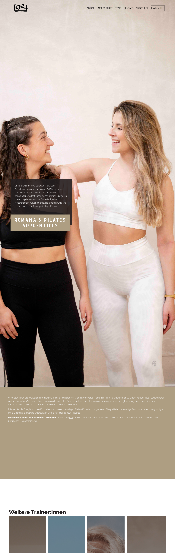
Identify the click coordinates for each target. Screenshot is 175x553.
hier (71, 417)
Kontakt (129, 8)
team (118, 8)
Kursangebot (105, 8)
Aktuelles (142, 8)
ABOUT (90, 8)
